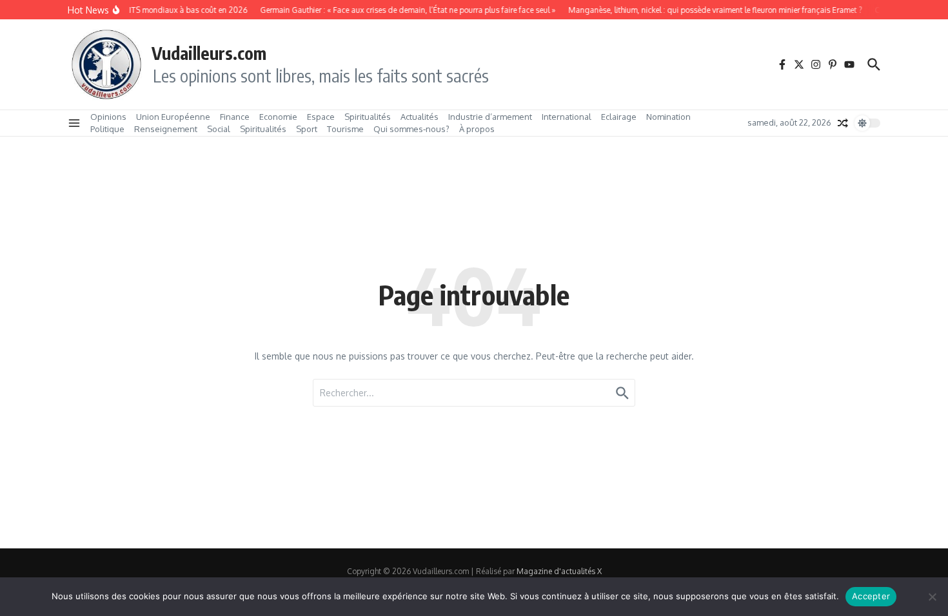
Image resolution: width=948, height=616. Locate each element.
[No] (931, 596)
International (566, 116)
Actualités (419, 116)
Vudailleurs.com (209, 53)
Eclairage (619, 116)
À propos (477, 129)
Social (218, 129)
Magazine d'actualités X (559, 571)
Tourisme (345, 129)
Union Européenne (173, 116)
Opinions (108, 116)
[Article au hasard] (843, 123)
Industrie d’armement (490, 116)
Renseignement (165, 129)
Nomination (668, 116)
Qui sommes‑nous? (411, 129)
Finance (235, 116)
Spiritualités (367, 116)
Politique (107, 129)
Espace (321, 116)
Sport (306, 129)
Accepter (871, 596)
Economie (278, 116)
